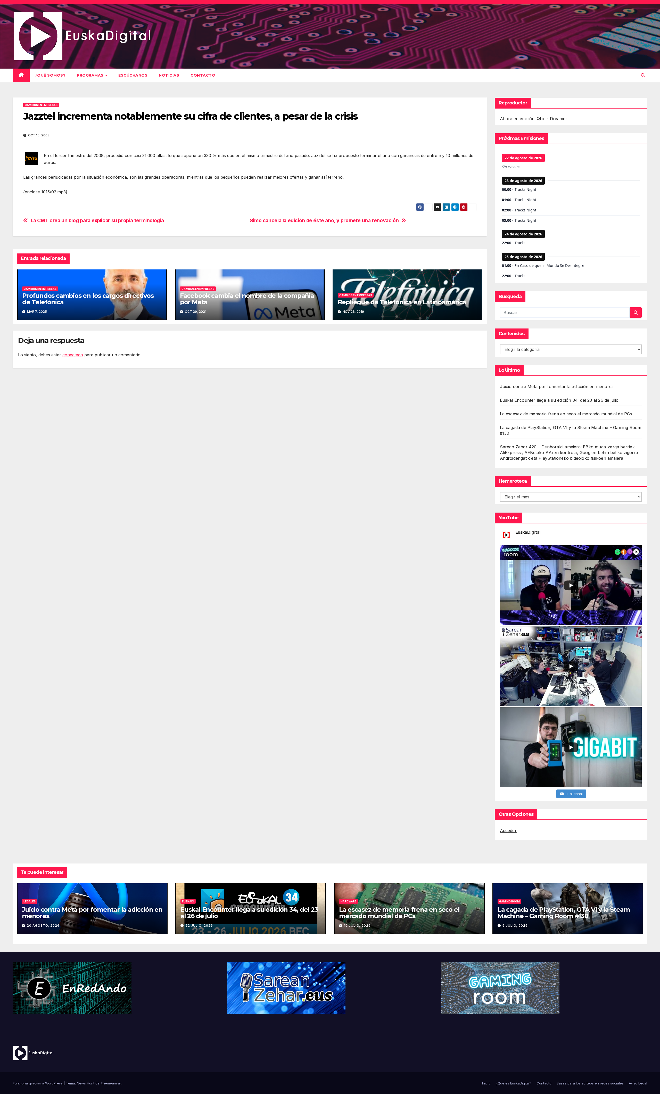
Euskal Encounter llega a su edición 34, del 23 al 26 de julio (559, 400)
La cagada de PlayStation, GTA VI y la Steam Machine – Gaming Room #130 (564, 913)
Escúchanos (132, 75)
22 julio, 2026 (199, 925)
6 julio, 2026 (515, 925)
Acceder (508, 830)
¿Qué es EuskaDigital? (513, 1083)
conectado (72, 354)
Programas (91, 75)
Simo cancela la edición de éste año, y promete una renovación (324, 221)
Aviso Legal (638, 1083)
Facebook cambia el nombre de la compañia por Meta (247, 299)
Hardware (348, 901)
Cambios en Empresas (41, 104)
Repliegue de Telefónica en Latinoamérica (402, 302)
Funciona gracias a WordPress (38, 1083)
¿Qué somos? (50, 75)
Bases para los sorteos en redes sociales (590, 1083)
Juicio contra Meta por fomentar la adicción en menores (557, 386)
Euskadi (188, 901)
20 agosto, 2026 (43, 925)
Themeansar (111, 1083)
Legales (29, 901)
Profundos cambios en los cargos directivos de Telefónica (88, 299)
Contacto (203, 75)
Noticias (169, 75)
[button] (643, 75)
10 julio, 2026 (357, 925)
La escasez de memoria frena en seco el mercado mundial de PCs (566, 413)
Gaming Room (509, 901)
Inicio (486, 1083)
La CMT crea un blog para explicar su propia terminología (97, 221)
